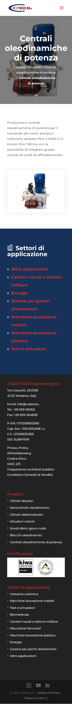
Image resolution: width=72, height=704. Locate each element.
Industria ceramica (24, 594)
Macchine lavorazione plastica (32, 635)
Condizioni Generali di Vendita (30, 475)
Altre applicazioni (29, 269)
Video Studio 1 (35, 698)
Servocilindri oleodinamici (29, 507)
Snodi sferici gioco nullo (28, 528)
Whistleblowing (19, 453)
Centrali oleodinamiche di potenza (36, 542)
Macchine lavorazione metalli (32, 601)
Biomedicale (19, 614)
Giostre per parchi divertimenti (33, 649)
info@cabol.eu (28, 404)
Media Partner (49, 693)
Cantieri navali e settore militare (34, 621)
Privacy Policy (17, 448)
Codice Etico (16, 458)
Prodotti (35, 67)
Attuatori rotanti (22, 521)
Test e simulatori (28, 349)
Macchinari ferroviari (25, 628)
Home (20, 67)
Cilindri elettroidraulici (26, 514)
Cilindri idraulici (21, 501)
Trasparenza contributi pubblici (30, 469)
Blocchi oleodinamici (26, 535)
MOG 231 (14, 464)
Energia (19, 293)
